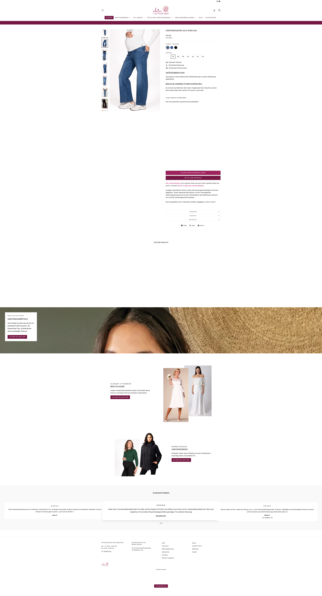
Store (167, 90)
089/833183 (170, 79)
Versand (193, 211)
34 (173, 56)
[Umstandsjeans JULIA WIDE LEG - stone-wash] (167, 165)
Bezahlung (195, 549)
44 (198, 56)
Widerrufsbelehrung (167, 549)
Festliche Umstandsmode (159, 17)
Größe (169, 53)
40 (188, 56)
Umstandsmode (122, 17)
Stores (109, 17)
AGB (163, 543)
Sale (201, 17)
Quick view (116, 288)
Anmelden (165, 555)
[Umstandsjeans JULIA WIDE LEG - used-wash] (169, 165)
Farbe (172, 44)
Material (193, 219)
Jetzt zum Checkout (193, 177)
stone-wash (167, 47)
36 (178, 56)
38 (183, 56)
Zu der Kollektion (17, 336)
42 (193, 56)
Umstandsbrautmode (185, 17)
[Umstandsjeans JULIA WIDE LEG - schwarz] (171, 165)
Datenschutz (165, 552)
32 (168, 56)
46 (203, 56)
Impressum (165, 546)
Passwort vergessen (168, 558)
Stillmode (138, 17)
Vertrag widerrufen (161, 586)
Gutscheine (211, 17)
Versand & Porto (197, 546)
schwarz (175, 47)
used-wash (171, 47)
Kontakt (193, 215)
